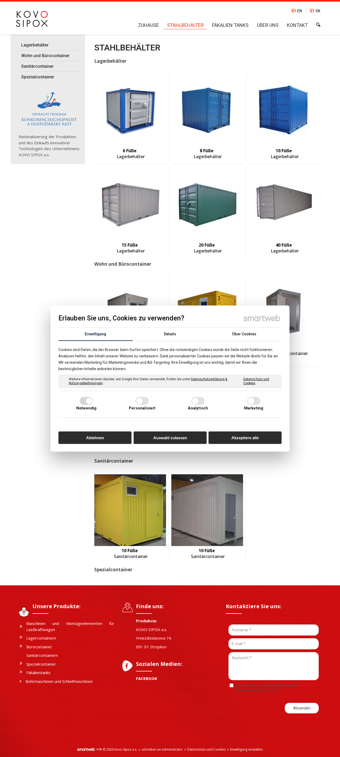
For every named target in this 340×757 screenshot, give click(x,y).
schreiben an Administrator (162, 749)
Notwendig (86, 408)
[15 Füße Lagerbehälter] (130, 204)
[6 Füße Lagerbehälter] (130, 110)
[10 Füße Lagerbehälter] (284, 110)
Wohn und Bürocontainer (122, 264)
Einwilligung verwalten (246, 749)
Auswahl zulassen (170, 437)
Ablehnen (95, 437)
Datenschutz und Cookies (256, 381)
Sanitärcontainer (113, 461)
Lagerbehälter (110, 61)
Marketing (253, 408)
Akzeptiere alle (245, 437)
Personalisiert (142, 408)
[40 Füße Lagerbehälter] (284, 204)
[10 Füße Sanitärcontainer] (130, 510)
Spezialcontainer (113, 569)
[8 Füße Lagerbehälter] (207, 110)
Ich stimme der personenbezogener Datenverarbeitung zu (267, 687)
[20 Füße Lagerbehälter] (207, 204)
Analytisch (198, 408)
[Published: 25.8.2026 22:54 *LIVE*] (98, 749)
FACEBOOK (146, 678)
